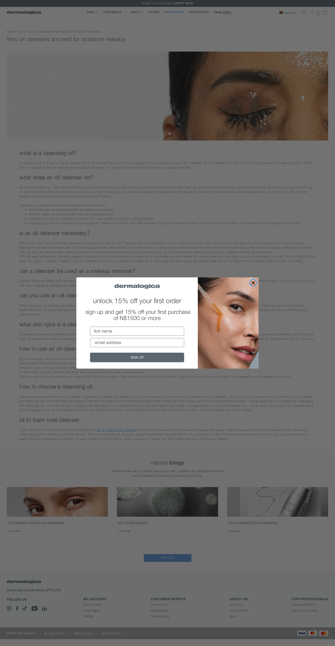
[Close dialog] (253, 283)
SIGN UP (137, 357)
